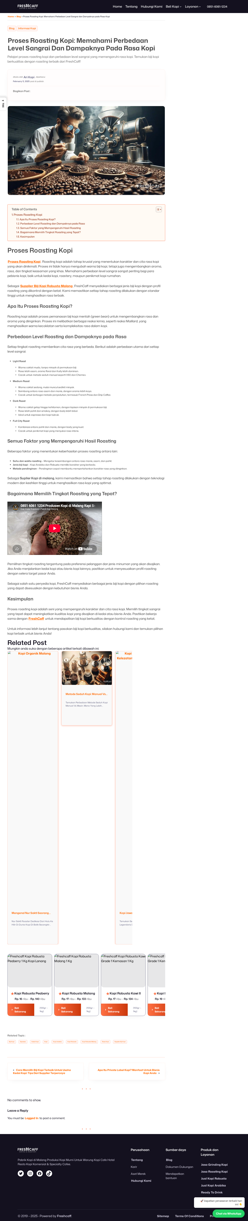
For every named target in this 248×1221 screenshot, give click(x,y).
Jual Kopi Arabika (213, 1185)
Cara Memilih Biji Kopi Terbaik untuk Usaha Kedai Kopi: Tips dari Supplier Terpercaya (42, 1071)
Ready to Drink (212, 1192)
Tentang (137, 1160)
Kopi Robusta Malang (73, 959)
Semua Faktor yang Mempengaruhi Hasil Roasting (50, 228)
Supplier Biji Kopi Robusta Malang (46, 286)
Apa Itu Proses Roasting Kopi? (38, 219)
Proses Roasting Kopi (28, 215)
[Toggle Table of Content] (157, 209)
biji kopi (11, 1042)
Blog (19, 16)
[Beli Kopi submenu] (181, 6)
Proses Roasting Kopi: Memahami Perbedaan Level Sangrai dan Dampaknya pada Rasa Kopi (81, 44)
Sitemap (163, 1216)
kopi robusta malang (89, 1042)
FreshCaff (36, 618)
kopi (45, 1042)
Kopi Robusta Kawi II (119, 959)
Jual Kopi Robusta (214, 1178)
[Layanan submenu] (200, 6)
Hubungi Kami (141, 1181)
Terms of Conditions (189, 1216)
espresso (23, 1042)
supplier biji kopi (120, 1042)
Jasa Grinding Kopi (214, 1165)
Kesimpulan (27, 236)
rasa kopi (105, 1042)
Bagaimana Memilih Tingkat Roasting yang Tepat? (50, 232)
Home (117, 6)
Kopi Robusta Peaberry (28, 959)
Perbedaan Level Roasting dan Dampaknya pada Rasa (52, 223)
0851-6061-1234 (217, 6)
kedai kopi (35, 1042)
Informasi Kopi (27, 28)
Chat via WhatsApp (228, 1213)
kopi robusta (71, 1042)
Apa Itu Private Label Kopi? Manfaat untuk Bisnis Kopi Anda (129, 1071)
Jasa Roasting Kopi (214, 1171)
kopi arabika (57, 1042)
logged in (31, 1118)
